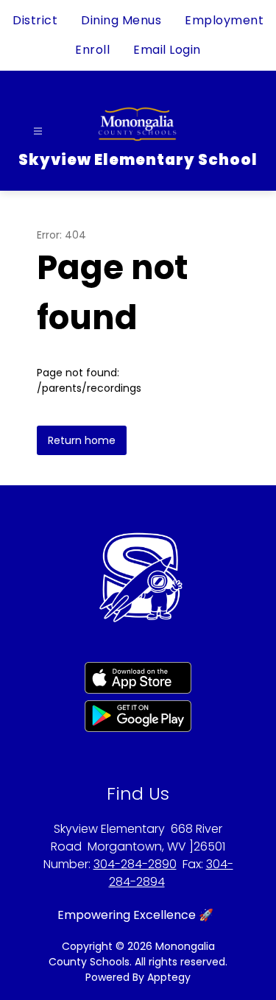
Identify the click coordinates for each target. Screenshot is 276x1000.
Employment (224, 20)
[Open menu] (37, 131)
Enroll (92, 49)
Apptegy (169, 977)
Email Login (167, 49)
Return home (82, 440)
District (35, 20)
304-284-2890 (135, 864)
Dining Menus (121, 20)
